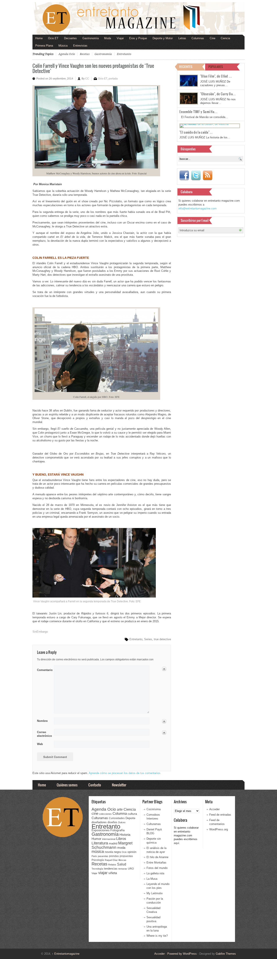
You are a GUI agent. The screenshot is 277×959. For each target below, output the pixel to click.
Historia (124, 834)
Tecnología (97, 868)
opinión (131, 852)
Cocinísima (154, 809)
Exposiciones (101, 830)
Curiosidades (117, 818)
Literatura (100, 843)
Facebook (184, 175)
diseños (112, 822)
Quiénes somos (67, 784)
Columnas (198, 38)
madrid (113, 843)
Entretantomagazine (65, 953)
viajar (103, 872)
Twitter (196, 175)
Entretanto (124, 54)
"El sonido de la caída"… (196, 132)
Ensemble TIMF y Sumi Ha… (198, 111)
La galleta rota (155, 873)
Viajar (120, 38)
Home (39, 38)
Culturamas (100, 818)
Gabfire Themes (226, 953)
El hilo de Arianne (157, 857)
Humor (96, 839)
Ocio (124, 852)
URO (131, 868)
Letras (182, 38)
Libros (121, 838)
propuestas (126, 856)
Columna (120, 814)
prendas (114, 856)
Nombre (42, 720)
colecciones (105, 814)
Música (63, 45)
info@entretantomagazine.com (197, 208)
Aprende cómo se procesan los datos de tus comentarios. (125, 773)
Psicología (98, 860)
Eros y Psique (138, 38)
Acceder (214, 809)
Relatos (112, 864)
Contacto (94, 784)
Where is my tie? (157, 935)
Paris (94, 856)
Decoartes (70, 38)
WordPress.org (218, 829)
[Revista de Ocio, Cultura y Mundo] (138, 18)
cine (95, 813)
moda (121, 847)
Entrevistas (80, 45)
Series (148, 639)
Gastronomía (90, 38)
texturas (122, 868)
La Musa (152, 878)
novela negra (113, 852)
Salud (121, 864)
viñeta (112, 873)
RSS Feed (207, 175)
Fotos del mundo (157, 868)
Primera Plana (44, 45)
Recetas (85, 54)
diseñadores (99, 822)
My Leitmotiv (155, 893)
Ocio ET (53, 38)
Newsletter (119, 784)
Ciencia (225, 38)
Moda (107, 38)
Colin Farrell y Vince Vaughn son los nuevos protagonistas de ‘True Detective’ (93, 68)
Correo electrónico (44, 734)
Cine (212, 38)
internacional (108, 839)
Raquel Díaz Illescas (115, 860)
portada (113, 78)
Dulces (122, 822)
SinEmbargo (40, 631)
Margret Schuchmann (112, 845)
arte (120, 809)
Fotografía (117, 830)
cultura (132, 813)
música (98, 851)
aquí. (177, 843)
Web (40, 744)
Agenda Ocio (66, 54)
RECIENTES (185, 66)
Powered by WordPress (182, 953)
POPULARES (215, 66)
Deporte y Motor (163, 38)
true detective (162, 639)
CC (87, 78)
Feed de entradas (220, 814)
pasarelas (103, 856)
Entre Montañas (156, 862)
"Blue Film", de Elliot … (216, 76)
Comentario (44, 669)
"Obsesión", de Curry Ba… (218, 93)
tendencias (111, 868)
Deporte (130, 818)
